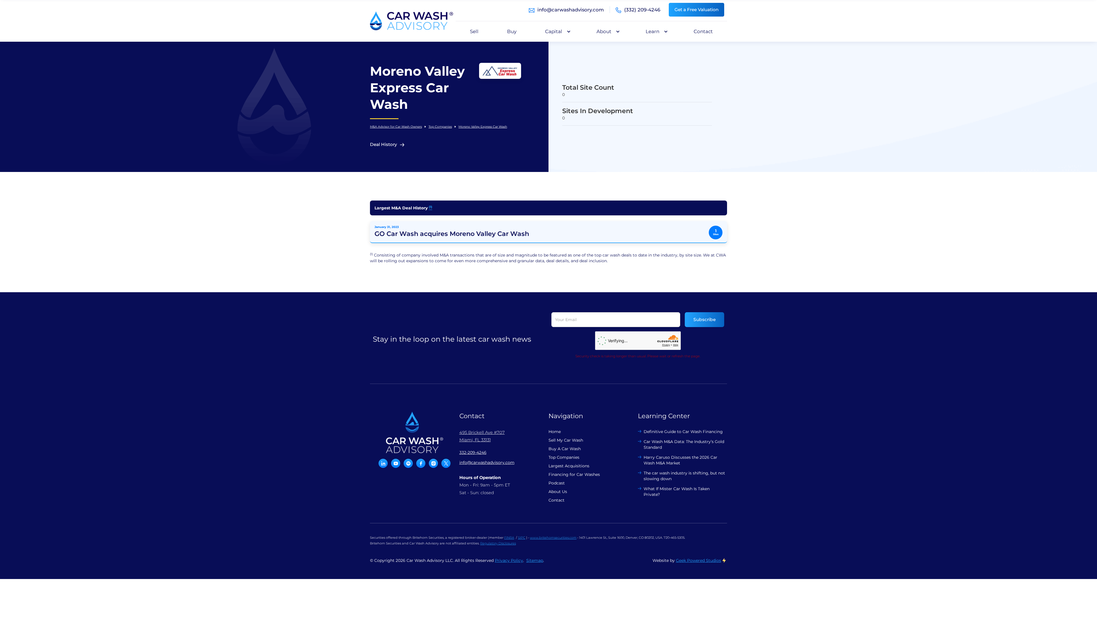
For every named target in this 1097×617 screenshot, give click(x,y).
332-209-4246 (473, 452)
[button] (556, 31)
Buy (512, 31)
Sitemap (534, 560)
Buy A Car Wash (564, 448)
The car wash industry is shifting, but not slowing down (684, 475)
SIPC (521, 538)
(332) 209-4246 (642, 10)
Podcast (556, 483)
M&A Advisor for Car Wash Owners (396, 127)
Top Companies (440, 127)
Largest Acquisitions (568, 465)
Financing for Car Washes (574, 474)
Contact (703, 31)
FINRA (509, 538)
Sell (474, 31)
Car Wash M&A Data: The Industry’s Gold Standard (684, 444)
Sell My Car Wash (565, 440)
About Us (557, 491)
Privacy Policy (509, 560)
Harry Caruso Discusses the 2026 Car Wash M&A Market (680, 460)
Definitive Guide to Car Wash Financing (683, 431)
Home (554, 431)
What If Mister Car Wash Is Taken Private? (677, 491)
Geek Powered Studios (698, 560)
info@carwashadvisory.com (570, 10)
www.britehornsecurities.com (553, 538)
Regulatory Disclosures (498, 543)
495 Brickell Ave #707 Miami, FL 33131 (482, 436)
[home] (411, 20)
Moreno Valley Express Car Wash (483, 127)
